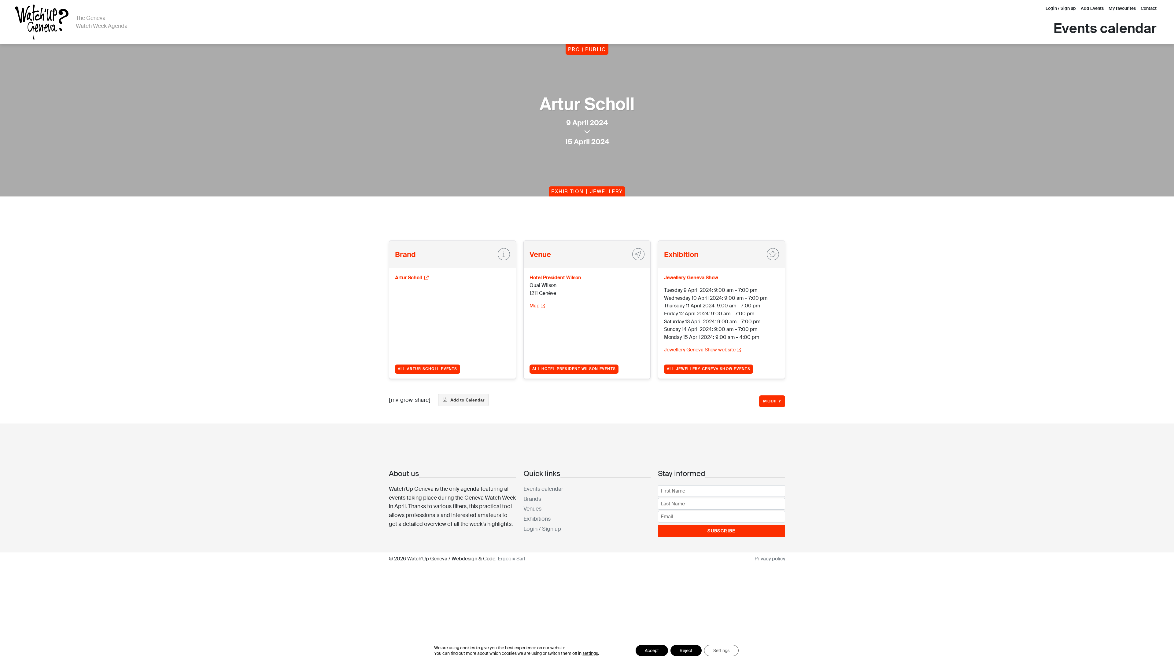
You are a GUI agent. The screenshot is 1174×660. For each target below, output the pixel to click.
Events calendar (1105, 28)
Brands (532, 499)
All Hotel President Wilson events (574, 368)
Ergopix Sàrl (511, 559)
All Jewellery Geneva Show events (708, 368)
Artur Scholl (409, 277)
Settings (721, 650)
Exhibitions (537, 518)
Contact (1149, 8)
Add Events (1092, 8)
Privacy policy (770, 559)
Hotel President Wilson (555, 277)
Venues (532, 508)
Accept (652, 650)
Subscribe (721, 531)
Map (535, 305)
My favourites (1122, 8)
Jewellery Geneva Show (691, 277)
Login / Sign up (1061, 8)
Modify (772, 401)
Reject (686, 650)
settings (590, 653)
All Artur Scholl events (427, 368)
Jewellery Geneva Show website (700, 349)
